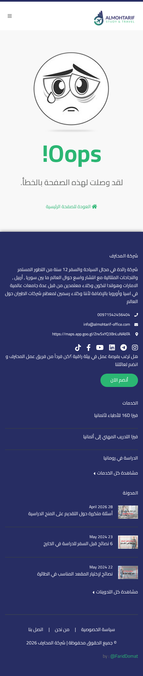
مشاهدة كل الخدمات (117, 473)
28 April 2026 (101, 506)
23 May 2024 (101, 536)
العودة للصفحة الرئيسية (69, 206)
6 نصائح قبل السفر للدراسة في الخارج (78, 543)
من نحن (62, 629)
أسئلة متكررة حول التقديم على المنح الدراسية (70, 513)
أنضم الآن (119, 380)
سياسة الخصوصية (98, 629)
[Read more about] (114, 15)
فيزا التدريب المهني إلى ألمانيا (110, 436)
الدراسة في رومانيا (120, 458)
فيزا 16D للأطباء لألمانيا (116, 415)
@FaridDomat (124, 656)
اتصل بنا (35, 629)
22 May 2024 (101, 567)
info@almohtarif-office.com (106, 324)
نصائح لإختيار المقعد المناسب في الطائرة (75, 573)
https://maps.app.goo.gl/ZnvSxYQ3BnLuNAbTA (91, 334)
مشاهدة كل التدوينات (116, 591)
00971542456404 (113, 314)
